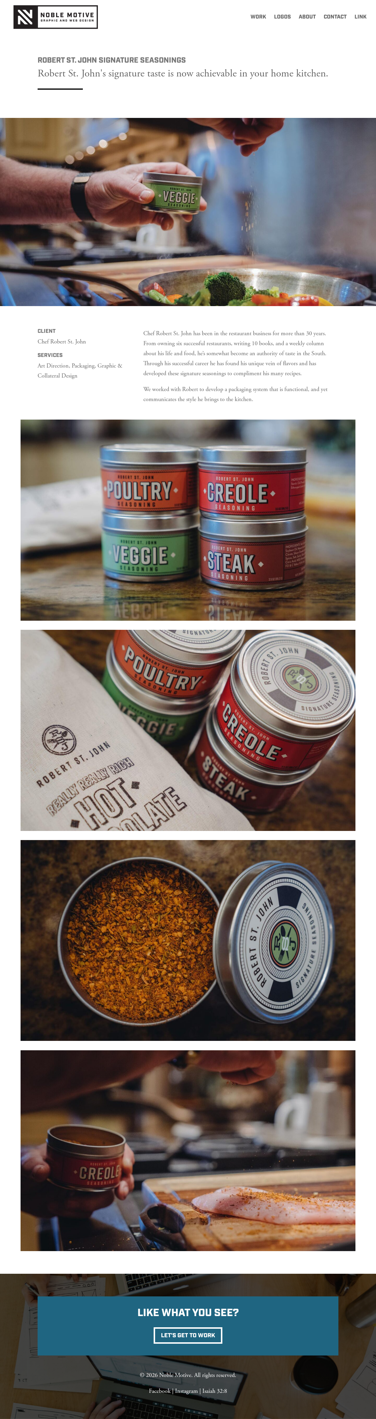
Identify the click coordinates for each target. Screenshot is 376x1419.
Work (258, 18)
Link (361, 18)
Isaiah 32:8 (214, 1391)
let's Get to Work (188, 1335)
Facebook (160, 1391)
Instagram (186, 1391)
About (307, 18)
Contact (335, 18)
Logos (282, 18)
